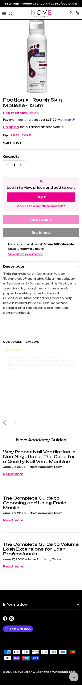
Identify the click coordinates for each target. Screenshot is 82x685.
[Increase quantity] (21, 165)
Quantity (11, 156)
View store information (25, 254)
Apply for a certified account (41, 205)
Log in (41, 197)
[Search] (12, 13)
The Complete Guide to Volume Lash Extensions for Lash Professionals (41, 549)
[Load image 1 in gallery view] (38, 57)
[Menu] (4, 13)
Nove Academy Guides (41, 440)
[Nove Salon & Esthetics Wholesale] (41, 13)
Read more (13, 474)
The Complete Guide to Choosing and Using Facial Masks (35, 503)
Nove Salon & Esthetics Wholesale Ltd (45, 671)
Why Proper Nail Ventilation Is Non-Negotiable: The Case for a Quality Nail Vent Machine (39, 456)
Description (14, 266)
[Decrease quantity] (6, 165)
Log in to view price (21, 113)
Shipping (11, 127)
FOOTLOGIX (20, 135)
